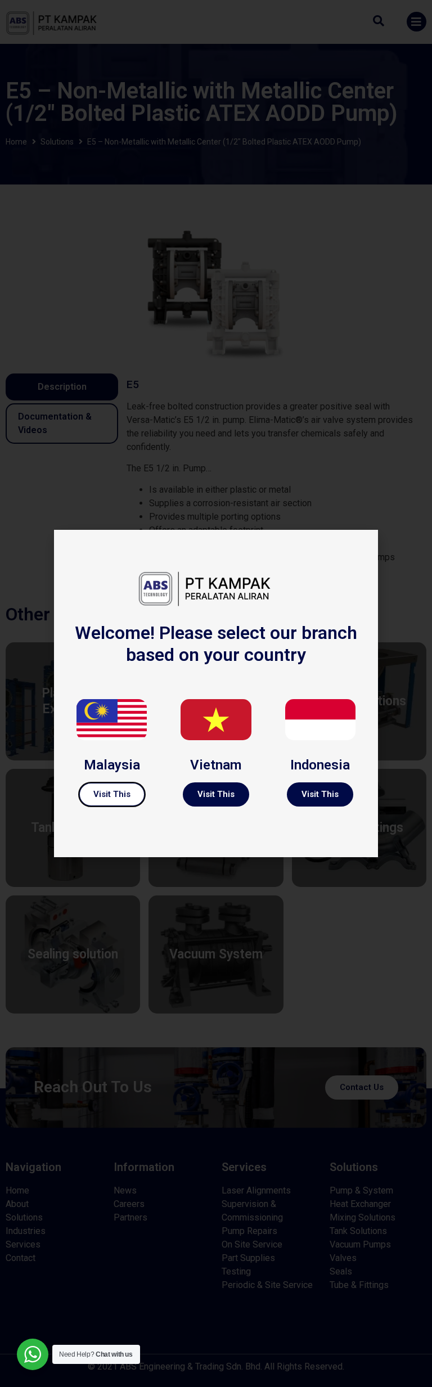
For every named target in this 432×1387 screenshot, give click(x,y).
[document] (216, 693)
